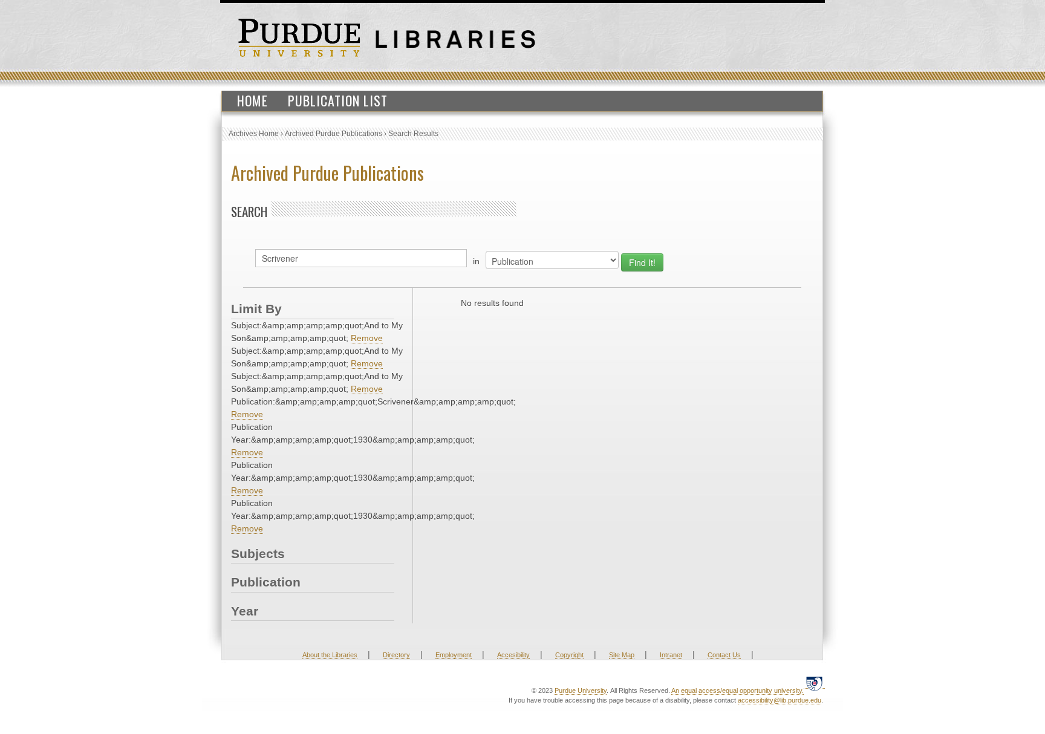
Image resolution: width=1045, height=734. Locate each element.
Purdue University (581, 690)
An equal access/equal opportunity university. (737, 690)
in (476, 261)
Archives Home (254, 133)
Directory (396, 654)
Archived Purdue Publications (333, 133)
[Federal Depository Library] (814, 683)
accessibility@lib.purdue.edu (779, 700)
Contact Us (724, 654)
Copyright (569, 654)
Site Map (621, 654)
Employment (453, 654)
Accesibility (513, 654)
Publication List (338, 100)
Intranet (671, 654)
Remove (367, 338)
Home (252, 100)
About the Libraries (329, 654)
